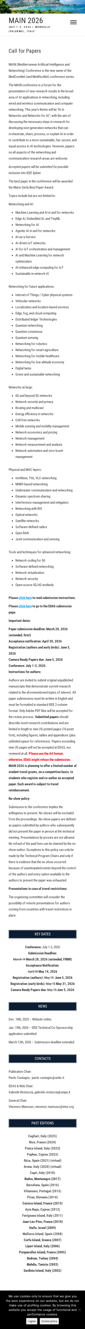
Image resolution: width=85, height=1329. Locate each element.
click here (25, 598)
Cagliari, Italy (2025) (42, 1136)
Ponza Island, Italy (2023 (42, 1148)
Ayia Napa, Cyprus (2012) (42, 1209)
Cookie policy (49, 1321)
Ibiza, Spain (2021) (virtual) (42, 1161)
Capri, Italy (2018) (42, 1173)
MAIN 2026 (26, 20)
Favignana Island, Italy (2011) (42, 1216)
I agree (32, 1321)
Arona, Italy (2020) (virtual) (42, 1167)
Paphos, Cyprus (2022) (42, 1154)
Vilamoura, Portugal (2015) (42, 1191)
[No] (79, 1309)
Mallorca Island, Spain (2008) (43, 1234)
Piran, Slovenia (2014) (42, 1197)
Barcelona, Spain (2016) (42, 1185)
